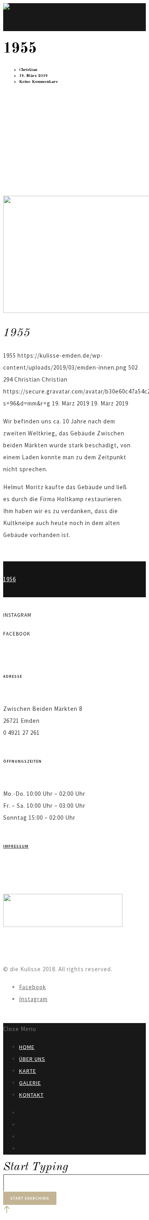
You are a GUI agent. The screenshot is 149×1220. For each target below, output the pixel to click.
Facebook (32, 987)
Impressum (16, 846)
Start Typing (35, 1167)
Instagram (33, 999)
